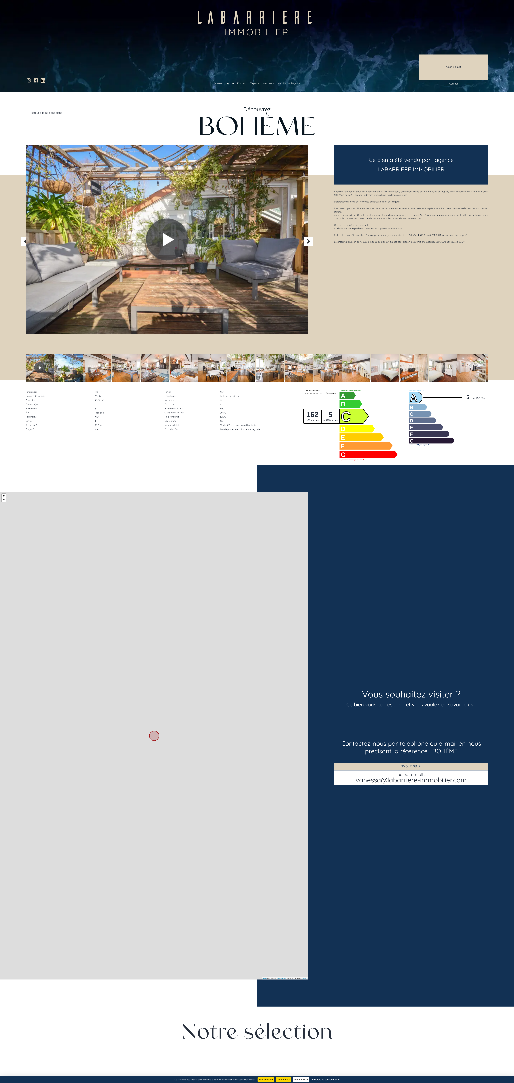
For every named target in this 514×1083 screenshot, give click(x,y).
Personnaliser (301, 1079)
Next (308, 241)
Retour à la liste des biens (46, 112)
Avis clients (268, 83)
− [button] (4, 499)
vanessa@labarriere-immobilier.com (411, 778)
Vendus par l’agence (289, 83)
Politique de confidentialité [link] (325, 1079)
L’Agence (254, 83)
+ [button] (4, 495)
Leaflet (264, 978)
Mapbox (305, 978)
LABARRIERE (257, 21)
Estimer (241, 83)
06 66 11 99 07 (411, 766)
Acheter (218, 83)
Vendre (230, 83)
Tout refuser (283, 1079)
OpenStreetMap (281, 978)
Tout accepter (266, 1079)
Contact (453, 83)
